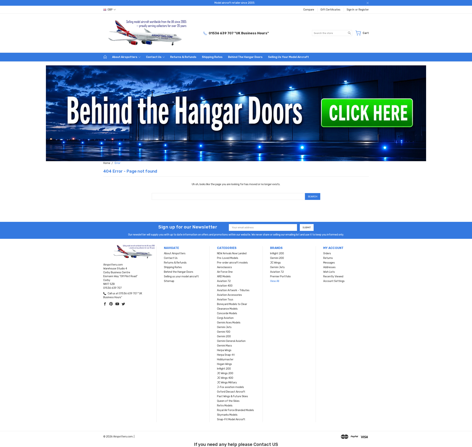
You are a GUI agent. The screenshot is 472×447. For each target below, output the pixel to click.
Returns (328, 258)
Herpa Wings (224, 350)
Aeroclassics (224, 267)
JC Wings (275, 262)
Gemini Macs (224, 345)
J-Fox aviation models (230, 387)
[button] (236, 113)
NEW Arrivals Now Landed (232, 253)
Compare (308, 9)
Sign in (350, 9)
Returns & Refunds (183, 57)
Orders (327, 253)
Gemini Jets (224, 327)
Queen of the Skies (228, 401)
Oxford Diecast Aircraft (231, 391)
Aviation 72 (224, 281)
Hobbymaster (225, 359)
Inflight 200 (224, 368)
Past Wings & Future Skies (232, 396)
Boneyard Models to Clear (232, 304)
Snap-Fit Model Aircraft (231, 419)
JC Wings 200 (225, 373)
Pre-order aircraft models (232, 262)
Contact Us (154, 57)
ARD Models (224, 276)
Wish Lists (329, 271)
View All (274, 281)
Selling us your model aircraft (288, 57)
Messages (329, 262)
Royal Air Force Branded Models (235, 410)
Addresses (329, 267)
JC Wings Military (227, 382)
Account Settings (334, 281)
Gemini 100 (223, 331)
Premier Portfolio (280, 276)
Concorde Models (227, 313)
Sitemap (169, 281)
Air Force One (225, 271)
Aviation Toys (225, 299)
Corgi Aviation (225, 318)
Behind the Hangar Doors (245, 57)
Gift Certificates (330, 9)
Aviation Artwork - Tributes (233, 290)
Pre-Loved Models (227, 258)
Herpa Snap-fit (226, 354)
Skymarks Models (227, 414)
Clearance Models (227, 308)
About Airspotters (125, 57)
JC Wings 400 (225, 378)
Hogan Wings (224, 364)
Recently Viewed (333, 276)
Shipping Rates (212, 57)
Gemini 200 (224, 336)
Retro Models (224, 405)
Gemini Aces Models (228, 322)
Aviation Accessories (229, 295)
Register (364, 9)
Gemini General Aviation (231, 341)
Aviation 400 (224, 285)
